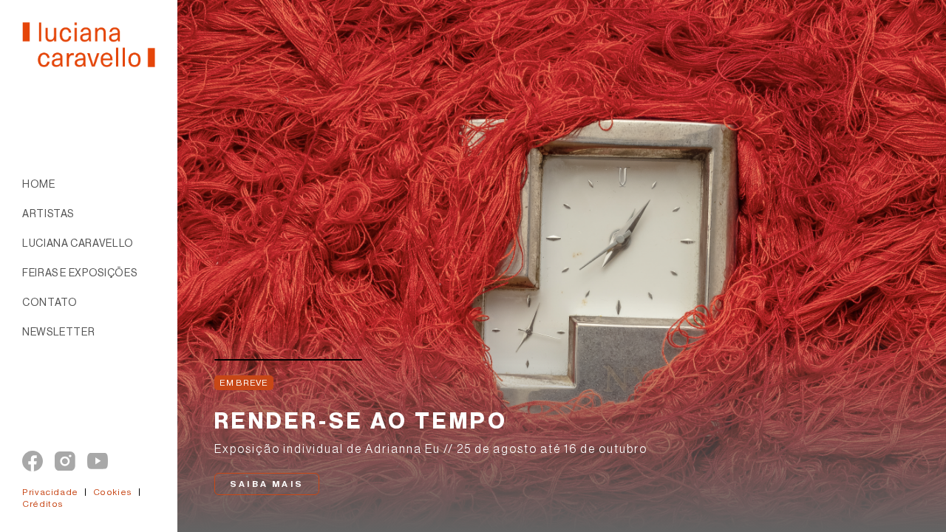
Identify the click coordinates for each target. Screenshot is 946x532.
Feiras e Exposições (79, 273)
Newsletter (58, 332)
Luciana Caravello (78, 244)
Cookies (113, 492)
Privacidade (53, 492)
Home (38, 185)
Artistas (48, 214)
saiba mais (267, 484)
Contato (49, 303)
